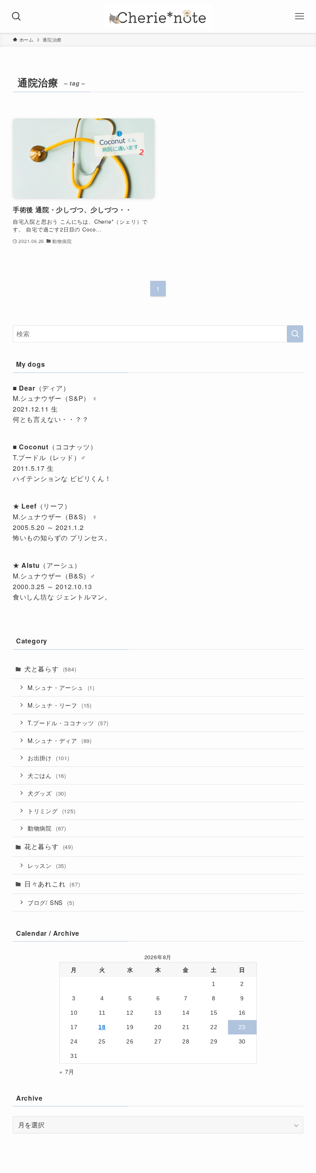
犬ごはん (47, 775)
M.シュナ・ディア (60, 740)
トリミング (52, 810)
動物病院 (47, 828)
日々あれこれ (52, 883)
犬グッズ (47, 793)
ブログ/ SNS (51, 902)
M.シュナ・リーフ (60, 705)
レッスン (47, 865)
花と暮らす (48, 846)
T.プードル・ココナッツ (68, 722)
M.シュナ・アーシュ (61, 687)
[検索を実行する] (295, 333)
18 (102, 1027)
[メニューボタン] (299, 16)
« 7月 (66, 1071)
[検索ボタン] (16, 16)
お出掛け (49, 757)
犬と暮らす (50, 668)
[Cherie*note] (158, 16)
